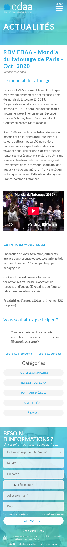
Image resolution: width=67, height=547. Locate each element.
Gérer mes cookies (49, 544)
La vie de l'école (33, 402)
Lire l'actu (51, 353)
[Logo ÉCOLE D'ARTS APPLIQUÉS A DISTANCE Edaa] (18, 7)
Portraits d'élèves (33, 392)
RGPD (12, 544)
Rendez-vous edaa (33, 382)
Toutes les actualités (33, 372)
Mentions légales (27, 544)
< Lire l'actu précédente (17, 353)
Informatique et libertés (53, 514)
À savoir (33, 412)
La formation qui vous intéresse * (27, 452)
